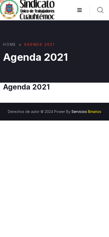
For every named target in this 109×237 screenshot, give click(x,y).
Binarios (94, 111)
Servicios (79, 111)
